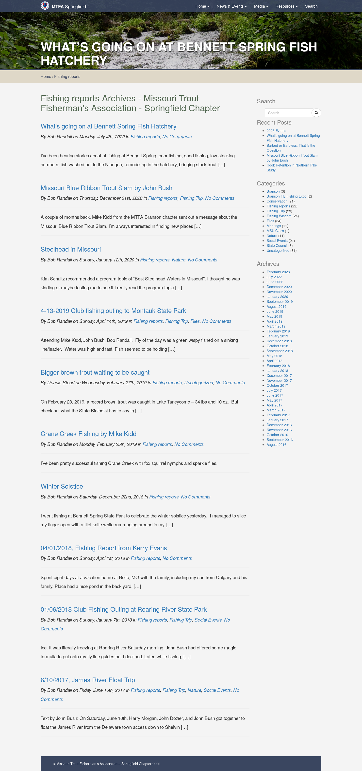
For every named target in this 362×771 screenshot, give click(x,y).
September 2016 (280, 439)
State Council (277, 245)
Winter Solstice (62, 485)
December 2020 (279, 286)
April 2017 (274, 405)
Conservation (277, 201)
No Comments (177, 136)
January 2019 (277, 335)
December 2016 (279, 424)
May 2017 (274, 400)
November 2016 (279, 429)
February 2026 (278, 271)
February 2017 (278, 414)
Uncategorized (198, 382)
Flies (195, 321)
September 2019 (280, 301)
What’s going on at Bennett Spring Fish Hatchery (109, 125)
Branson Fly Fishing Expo (287, 196)
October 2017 (277, 385)
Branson (273, 191)
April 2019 (274, 321)
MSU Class (275, 230)
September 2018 (280, 350)
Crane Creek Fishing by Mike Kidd (88, 433)
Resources (285, 6)
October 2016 (277, 434)
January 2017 (277, 419)
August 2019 (276, 306)
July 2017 (274, 390)
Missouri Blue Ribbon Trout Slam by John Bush (106, 187)
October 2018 (277, 345)
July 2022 (274, 276)
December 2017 (279, 375)
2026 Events (276, 130)
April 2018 (274, 360)
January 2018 (277, 370)
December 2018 (279, 340)
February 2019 (278, 331)
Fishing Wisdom (279, 215)
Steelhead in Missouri (71, 248)
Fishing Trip (191, 198)
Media (259, 6)
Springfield (69, 6)
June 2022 (275, 281)
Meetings (274, 225)
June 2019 (275, 311)
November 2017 (279, 380)
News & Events (230, 6)
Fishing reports (145, 136)
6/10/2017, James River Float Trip (88, 679)
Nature (178, 259)
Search (311, 6)
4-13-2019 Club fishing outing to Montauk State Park (113, 310)
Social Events (208, 619)
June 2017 (275, 395)
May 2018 (274, 355)
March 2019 (276, 326)
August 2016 (276, 444)
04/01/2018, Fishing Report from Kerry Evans (104, 547)
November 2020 (279, 291)
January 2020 (277, 296)
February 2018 (278, 365)
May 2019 (274, 316)
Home (201, 6)
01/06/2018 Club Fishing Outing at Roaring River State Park (124, 608)
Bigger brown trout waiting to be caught (95, 371)
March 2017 (276, 409)
